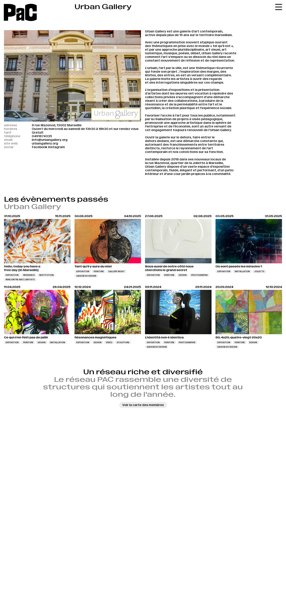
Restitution (46, 275)
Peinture (99, 271)
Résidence (29, 275)
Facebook (39, 147)
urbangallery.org (45, 143)
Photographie (199, 275)
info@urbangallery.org (50, 140)
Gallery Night (116, 271)
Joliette (259, 271)
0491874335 (42, 136)
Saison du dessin (86, 276)
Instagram (56, 147)
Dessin (183, 275)
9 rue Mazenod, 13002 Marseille (57, 125)
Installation (242, 271)
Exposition (12, 275)
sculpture (123, 342)
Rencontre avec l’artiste (20, 279)
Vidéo (109, 342)
